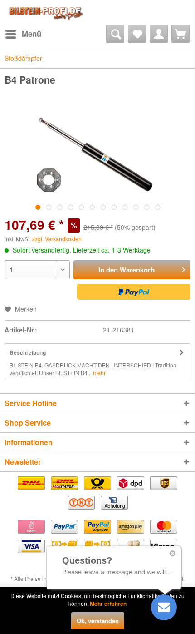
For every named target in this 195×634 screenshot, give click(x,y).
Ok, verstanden (98, 620)
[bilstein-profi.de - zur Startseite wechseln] (45, 12)
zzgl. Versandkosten (57, 239)
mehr (99, 372)
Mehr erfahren (108, 603)
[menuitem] (23, 34)
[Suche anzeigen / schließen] (115, 34)
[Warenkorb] (180, 34)
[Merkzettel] (137, 34)
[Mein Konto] (159, 34)
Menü (31, 33)
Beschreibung (28, 352)
